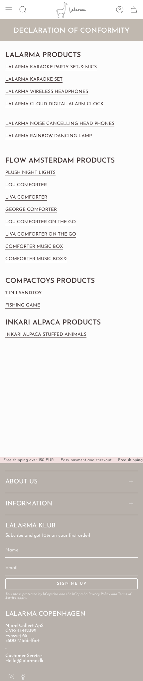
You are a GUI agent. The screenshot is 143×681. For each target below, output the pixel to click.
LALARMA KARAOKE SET (34, 79)
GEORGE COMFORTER (31, 209)
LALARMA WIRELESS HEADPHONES (46, 91)
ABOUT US (21, 482)
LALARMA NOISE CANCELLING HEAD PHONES (59, 123)
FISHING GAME (22, 305)
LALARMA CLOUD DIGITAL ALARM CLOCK (54, 104)
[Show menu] (8, 10)
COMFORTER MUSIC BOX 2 (36, 259)
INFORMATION (28, 504)
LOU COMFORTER (26, 185)
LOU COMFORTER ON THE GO (40, 222)
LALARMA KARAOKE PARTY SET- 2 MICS (51, 67)
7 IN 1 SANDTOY (23, 293)
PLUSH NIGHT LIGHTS (30, 172)
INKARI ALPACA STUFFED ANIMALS (45, 334)
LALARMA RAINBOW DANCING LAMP (48, 136)
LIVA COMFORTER (26, 197)
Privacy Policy (99, 594)
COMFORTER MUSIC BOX (34, 246)
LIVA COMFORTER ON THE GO (40, 234)
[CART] (134, 10)
